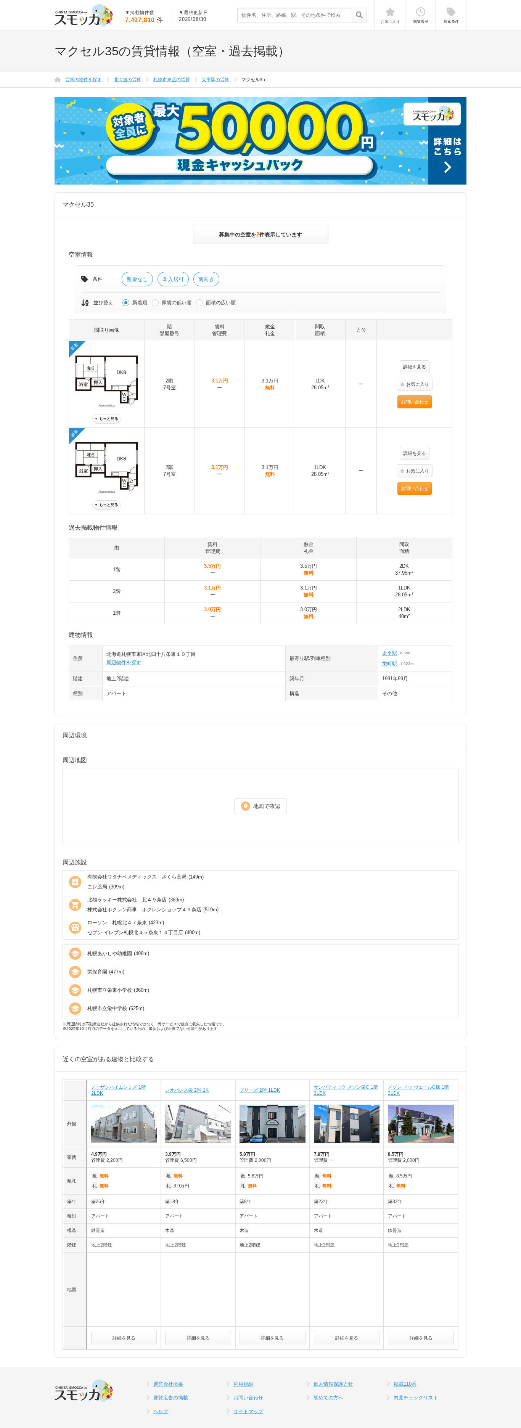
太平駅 (389, 653)
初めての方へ (328, 1398)
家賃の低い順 (176, 302)
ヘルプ (160, 1411)
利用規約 (243, 1384)
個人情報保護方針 (333, 1384)
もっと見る (106, 418)
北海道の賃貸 (127, 79)
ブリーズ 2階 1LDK (260, 1090)
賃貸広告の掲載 (170, 1398)
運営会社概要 (168, 1384)
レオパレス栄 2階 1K (187, 1090)
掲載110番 (405, 1384)
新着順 (139, 302)
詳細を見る (414, 366)
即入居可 (173, 279)
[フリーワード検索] (359, 15)
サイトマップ (248, 1411)
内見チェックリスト (416, 1398)
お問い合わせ (414, 402)
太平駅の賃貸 (215, 79)
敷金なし (137, 279)
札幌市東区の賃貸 (171, 79)
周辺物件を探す (123, 662)
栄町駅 (389, 664)
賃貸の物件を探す (83, 79)
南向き (206, 279)
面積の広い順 (221, 302)
